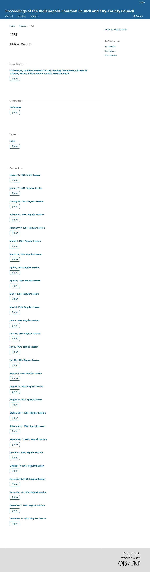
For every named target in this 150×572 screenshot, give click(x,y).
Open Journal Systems (116, 29)
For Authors (110, 51)
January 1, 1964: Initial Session (25, 174)
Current (9, 16)
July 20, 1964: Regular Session (25, 360)
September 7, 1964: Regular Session (28, 412)
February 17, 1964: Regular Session (27, 227)
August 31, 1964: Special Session (26, 399)
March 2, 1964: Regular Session (25, 241)
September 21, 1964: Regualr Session (28, 439)
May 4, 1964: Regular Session (24, 293)
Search (139, 16)
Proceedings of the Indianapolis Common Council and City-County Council (69, 11)
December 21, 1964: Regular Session (28, 518)
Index (12, 141)
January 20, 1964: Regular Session (27, 201)
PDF (16, 78)
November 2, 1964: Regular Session (27, 479)
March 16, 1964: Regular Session (26, 254)
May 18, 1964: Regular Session (25, 307)
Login (142, 2)
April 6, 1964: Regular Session (24, 267)
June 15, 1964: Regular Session (25, 333)
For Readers (110, 46)
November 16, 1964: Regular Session (28, 492)
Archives (22, 16)
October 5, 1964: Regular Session (26, 452)
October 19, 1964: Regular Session (27, 465)
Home (12, 26)
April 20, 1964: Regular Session (25, 280)
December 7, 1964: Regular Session (27, 505)
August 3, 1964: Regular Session (26, 373)
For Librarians (111, 55)
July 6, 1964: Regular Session (24, 346)
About (34, 16)
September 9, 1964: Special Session (27, 426)
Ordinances (15, 107)
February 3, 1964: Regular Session (27, 214)
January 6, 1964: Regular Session (26, 188)
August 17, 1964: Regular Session (26, 386)
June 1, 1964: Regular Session (24, 320)
